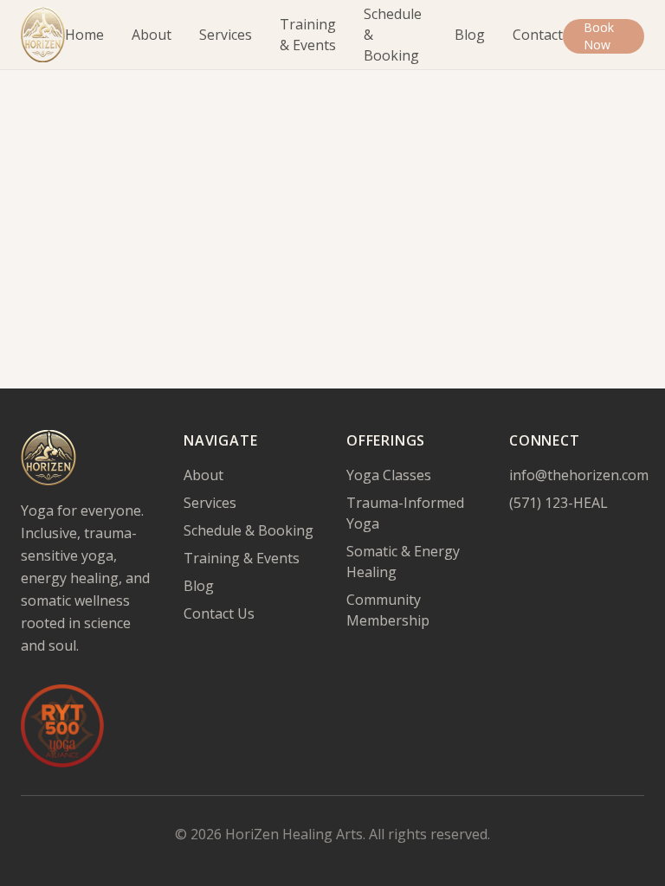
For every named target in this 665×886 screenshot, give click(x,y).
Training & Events (308, 35)
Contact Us (219, 613)
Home (84, 34)
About (151, 34)
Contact (538, 34)
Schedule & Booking (393, 34)
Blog (470, 34)
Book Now (599, 36)
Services (225, 34)
